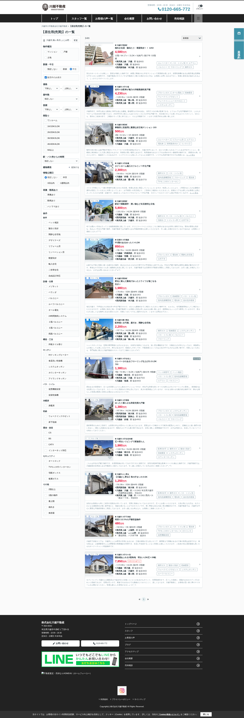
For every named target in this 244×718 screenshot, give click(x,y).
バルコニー (53, 298)
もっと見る (190, 155)
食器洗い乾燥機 (55, 361)
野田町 (124, 278)
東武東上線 (121, 61)
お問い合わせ (154, 18)
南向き (52, 507)
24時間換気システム (58, 316)
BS (50, 438)
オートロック (54, 461)
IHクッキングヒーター (58, 355)
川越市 (119, 45)
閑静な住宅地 (54, 234)
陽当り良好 (53, 228)
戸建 (65, 52)
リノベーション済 (56, 252)
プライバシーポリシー (121, 699)
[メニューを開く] (198, 18)
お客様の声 (130, 638)
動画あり (51, 200)
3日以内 (51, 183)
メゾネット (53, 286)
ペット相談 (53, 222)
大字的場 (125, 163)
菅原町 (124, 45)
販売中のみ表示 (54, 77)
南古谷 (127, 375)
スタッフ (129, 631)
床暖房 (52, 405)
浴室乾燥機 (53, 395)
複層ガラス (53, 479)
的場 (126, 176)
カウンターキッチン (57, 372)
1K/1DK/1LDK (53, 126)
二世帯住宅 (53, 270)
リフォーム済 (54, 246)
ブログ (128, 644)
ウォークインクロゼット (59, 416)
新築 (65, 69)
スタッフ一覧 (79, 18)
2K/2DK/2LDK (53, 132)
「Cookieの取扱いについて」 (169, 714)
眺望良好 (52, 258)
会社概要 (129, 18)
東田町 (124, 125)
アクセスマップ (132, 651)
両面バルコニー (55, 334)
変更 (76, 40)
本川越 (131, 67)
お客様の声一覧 (104, 18)
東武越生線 (121, 259)
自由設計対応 (54, 276)
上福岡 (131, 530)
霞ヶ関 (131, 103)
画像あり (51, 194)
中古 (75, 69)
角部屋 (52, 513)
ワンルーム (52, 120)
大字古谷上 (126, 359)
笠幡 (126, 256)
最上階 (52, 501)
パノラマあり (53, 206)
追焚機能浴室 (54, 389)
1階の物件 (53, 495)
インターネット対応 (57, 450)
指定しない (52, 69)
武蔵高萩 (128, 253)
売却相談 (179, 18)
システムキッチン (56, 367)
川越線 (119, 64)
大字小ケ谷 (126, 555)
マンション (52, 52)
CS (50, 433)
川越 (130, 61)
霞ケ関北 (125, 320)
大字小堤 (125, 87)
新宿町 (124, 201)
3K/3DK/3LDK (53, 138)
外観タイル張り (55, 344)
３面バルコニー (55, 328)
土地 (49, 57)
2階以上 (52, 489)
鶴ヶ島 (131, 100)
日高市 (119, 240)
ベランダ (52, 292)
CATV (51, 444)
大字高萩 (125, 240)
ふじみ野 (132, 533)
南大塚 (131, 413)
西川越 (127, 568)
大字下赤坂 (126, 517)
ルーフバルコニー (56, 304)
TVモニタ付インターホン (60, 467)
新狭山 (131, 416)
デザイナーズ (54, 240)
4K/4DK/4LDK (53, 144)
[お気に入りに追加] (110, 64)
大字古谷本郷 (127, 439)
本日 (65, 177)
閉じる (206, 714)
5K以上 (50, 150)
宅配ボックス (54, 473)
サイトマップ (139, 699)
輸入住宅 (52, 264)
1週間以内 (64, 183)
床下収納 (52, 422)
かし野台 (125, 474)
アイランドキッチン (57, 378)
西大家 (131, 259)
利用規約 (104, 699)
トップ (54, 18)
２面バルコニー (55, 322)
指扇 (126, 381)
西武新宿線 (121, 67)
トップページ (131, 624)
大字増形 (125, 400)
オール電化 (53, 310)
